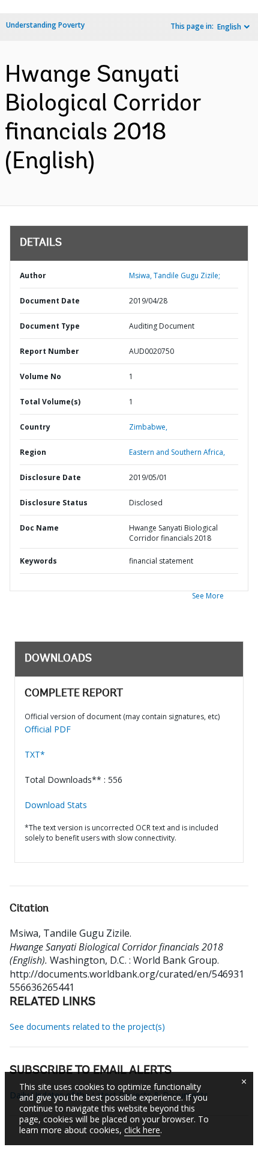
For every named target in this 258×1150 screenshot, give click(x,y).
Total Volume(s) (50, 402)
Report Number (49, 351)
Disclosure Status (54, 502)
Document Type (50, 326)
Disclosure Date (50, 477)
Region (33, 452)
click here (142, 1130)
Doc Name (39, 528)
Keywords (38, 561)
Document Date (50, 301)
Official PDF (48, 729)
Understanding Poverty (45, 25)
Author (33, 275)
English (229, 27)
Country (35, 427)
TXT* (35, 754)
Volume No (40, 376)
